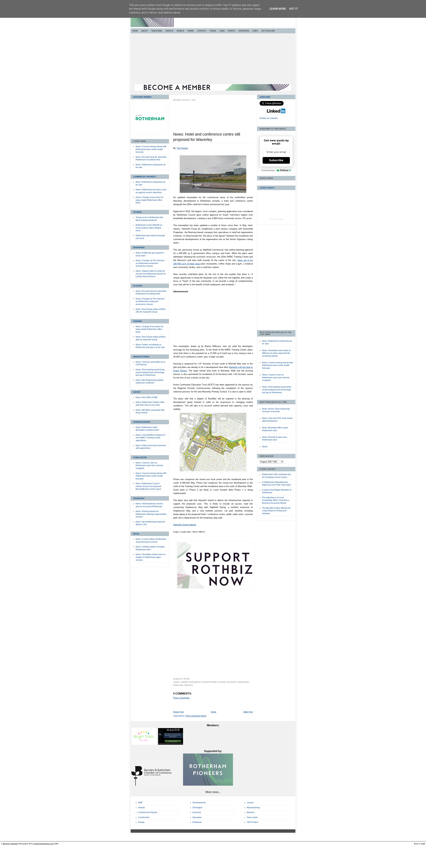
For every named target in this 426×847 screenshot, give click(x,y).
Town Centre (140, 457)
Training (137, 321)
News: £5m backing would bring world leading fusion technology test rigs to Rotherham (150, 372)
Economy (138, 286)
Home (135, 31)
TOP (423, 844)
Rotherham (178, 685)
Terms (190, 31)
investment (231, 682)
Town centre (252, 817)
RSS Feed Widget (276, 219)
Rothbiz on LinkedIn (269, 118)
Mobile (180, 31)
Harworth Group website (184, 524)
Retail (136, 534)
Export (137, 392)
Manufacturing (141, 357)
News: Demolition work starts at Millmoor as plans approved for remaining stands (276, 353)
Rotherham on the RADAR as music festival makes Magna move (149, 228)
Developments (199, 802)
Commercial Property (144, 177)
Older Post (248, 712)
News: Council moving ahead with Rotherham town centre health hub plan (151, 149)
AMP (140, 802)
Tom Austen (182, 148)
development (195, 682)
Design (141, 822)
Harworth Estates (209, 682)
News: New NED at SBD (147, 397)
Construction (144, 817)
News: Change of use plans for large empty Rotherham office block (149, 200)
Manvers (251, 812)
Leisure (250, 802)
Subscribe (156, 31)
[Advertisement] (213, 59)
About (144, 31)
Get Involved (268, 31)
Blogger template (10, 844)
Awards (141, 807)
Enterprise (139, 248)
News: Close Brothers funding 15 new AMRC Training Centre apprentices (150, 438)
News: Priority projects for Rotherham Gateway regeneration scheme (151, 514)
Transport (139, 498)
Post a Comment (181, 698)
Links (255, 31)
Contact (201, 31)
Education (197, 817)
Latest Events (267, 188)
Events (231, 31)
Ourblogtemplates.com (43, 844)
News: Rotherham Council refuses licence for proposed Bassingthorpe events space (148, 486)
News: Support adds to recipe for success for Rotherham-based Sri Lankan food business (151, 274)
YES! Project (252, 822)
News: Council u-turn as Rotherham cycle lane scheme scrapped (149, 465)
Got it (293, 8)
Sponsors (244, 31)
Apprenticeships (141, 422)
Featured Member (142, 97)
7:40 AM (185, 679)
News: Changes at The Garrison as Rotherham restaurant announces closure (150, 263)
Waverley (188, 685)
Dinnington (198, 807)
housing (222, 682)
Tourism (137, 212)
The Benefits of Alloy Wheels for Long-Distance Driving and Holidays (276, 511)
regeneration (243, 682)
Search (169, 31)
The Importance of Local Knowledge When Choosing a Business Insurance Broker (275, 500)
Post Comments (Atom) (196, 716)
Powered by (268, 170)
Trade (213, 31)
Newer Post (178, 712)
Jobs (221, 31)
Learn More (277, 8)
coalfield (184, 682)
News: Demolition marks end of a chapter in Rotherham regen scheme (150, 557)
